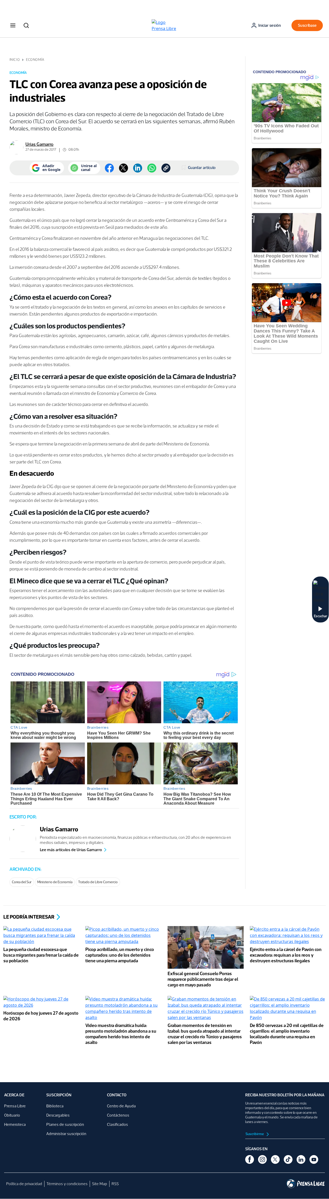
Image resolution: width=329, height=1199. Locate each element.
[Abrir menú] (12, 25)
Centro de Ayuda (121, 1105)
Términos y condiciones (67, 1183)
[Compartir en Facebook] (109, 168)
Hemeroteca (15, 1124)
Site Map (99, 1183)
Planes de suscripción (65, 1124)
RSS (115, 1183)
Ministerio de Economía (54, 882)
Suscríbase (307, 25)
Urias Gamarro (39, 144)
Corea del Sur (22, 882)
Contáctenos (118, 1115)
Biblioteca (54, 1105)
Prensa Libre (15, 1105)
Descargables (58, 1115)
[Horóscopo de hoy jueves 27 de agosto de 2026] (41, 1002)
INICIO (15, 60)
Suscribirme (254, 1134)
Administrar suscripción (66, 1133)
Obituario (12, 1115)
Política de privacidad (24, 1183)
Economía (35, 60)
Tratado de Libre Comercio (98, 882)
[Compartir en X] (123, 168)
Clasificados (117, 1124)
